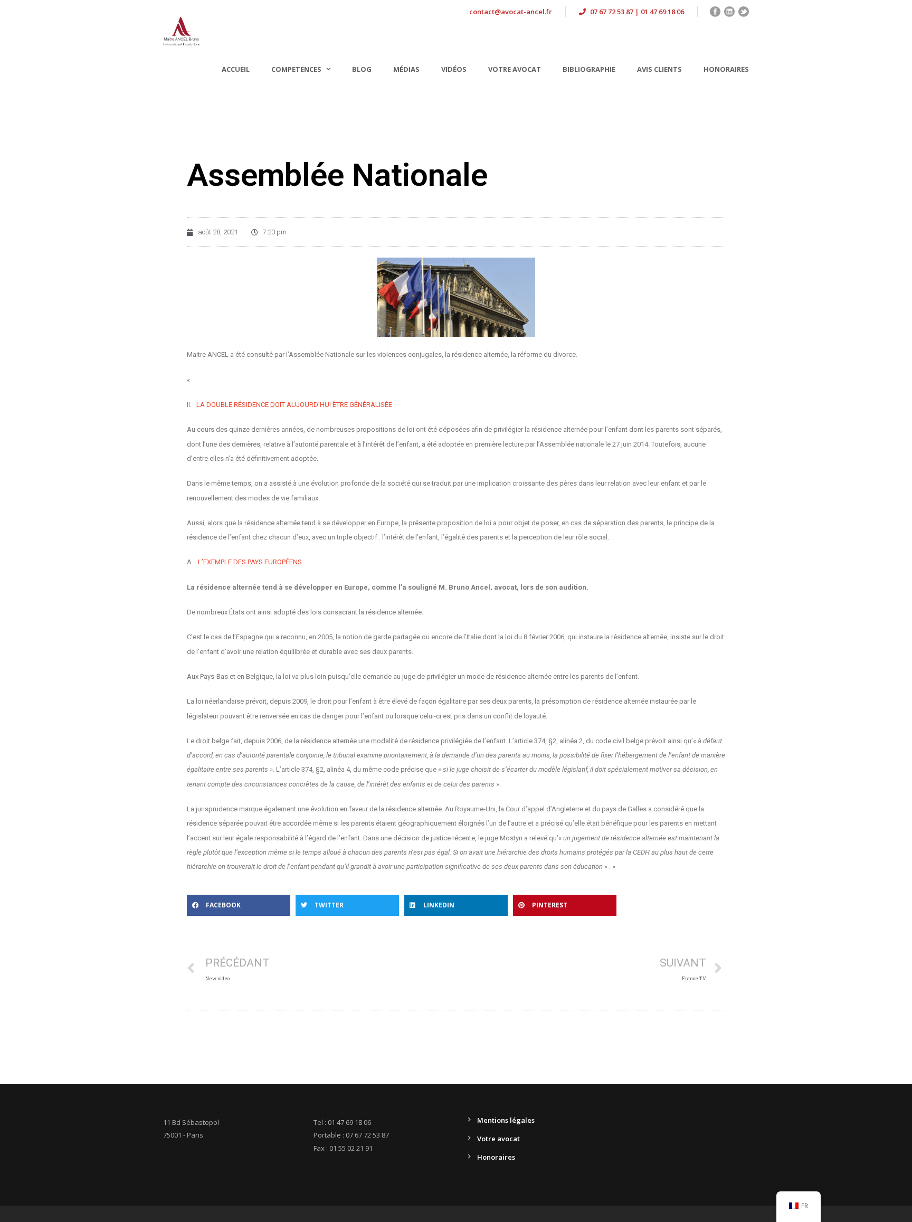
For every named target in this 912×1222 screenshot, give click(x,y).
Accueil (236, 69)
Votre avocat (514, 69)
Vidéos (454, 69)
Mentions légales (506, 1120)
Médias (406, 69)
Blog (362, 69)
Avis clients (659, 69)
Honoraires (726, 69)
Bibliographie (589, 69)
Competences (296, 69)
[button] (238, 905)
